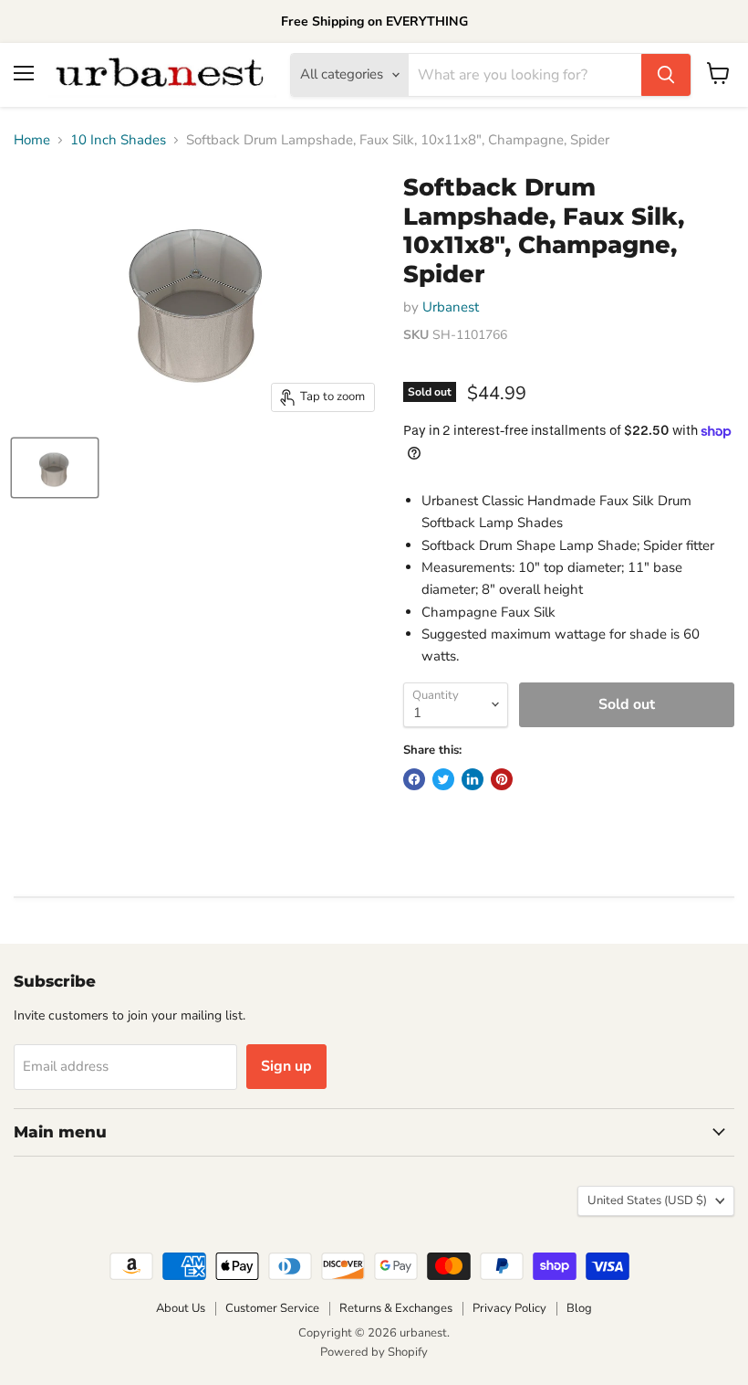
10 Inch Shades (118, 140)
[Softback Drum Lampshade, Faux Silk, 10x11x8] (55, 468)
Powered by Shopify (374, 1352)
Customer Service (272, 1308)
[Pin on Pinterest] (502, 779)
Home (32, 140)
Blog (579, 1308)
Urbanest (450, 307)
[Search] (666, 75)
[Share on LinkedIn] (472, 779)
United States (647, 1200)
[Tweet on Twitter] (443, 779)
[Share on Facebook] (414, 779)
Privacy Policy (509, 1308)
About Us (180, 1308)
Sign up (286, 1066)
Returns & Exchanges (395, 1308)
